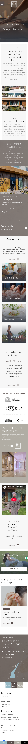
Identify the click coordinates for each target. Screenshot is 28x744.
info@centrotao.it (10, 657)
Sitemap (3, 727)
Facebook (3, 714)
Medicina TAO (4, 699)
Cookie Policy (14, 726)
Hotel (24, 742)
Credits (3, 732)
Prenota (10, 742)
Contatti (17, 742)
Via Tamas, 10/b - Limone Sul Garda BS (15, 651)
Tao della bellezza (5, 701)
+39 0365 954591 (9, 654)
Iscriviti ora (14, 569)
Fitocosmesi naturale (6, 704)
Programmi (3, 742)
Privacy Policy (5, 726)
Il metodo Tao (4, 696)
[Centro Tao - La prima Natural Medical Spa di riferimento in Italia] (14, 98)
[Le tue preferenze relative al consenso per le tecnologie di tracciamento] (26, 558)
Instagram (10, 714)
